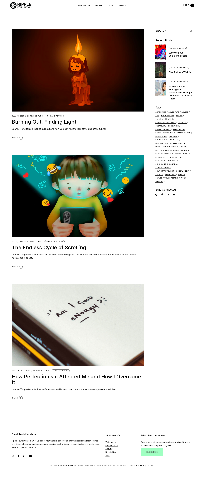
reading (159, 161)
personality (161, 157)
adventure (173, 112)
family (180, 133)
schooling (171, 161)
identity (174, 140)
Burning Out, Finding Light (44, 122)
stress (181, 174)
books (179, 116)
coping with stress (165, 122)
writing (159, 181)
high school (161, 140)
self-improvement (164, 171)
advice (185, 112)
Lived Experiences (55, 242)
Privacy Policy (137, 465)
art (157, 116)
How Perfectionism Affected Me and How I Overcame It (76, 379)
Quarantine (176, 157)
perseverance (162, 154)
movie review (179, 147)
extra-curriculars (165, 133)
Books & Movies (178, 48)
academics (160, 112)
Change (169, 119)
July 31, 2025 (18, 116)
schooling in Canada (166, 164)
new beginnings (181, 150)
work (183, 178)
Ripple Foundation (67, 465)
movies (159, 150)
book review (167, 116)
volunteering (171, 178)
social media (182, 171)
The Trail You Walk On (180, 72)
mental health (177, 143)
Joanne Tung (35, 116)
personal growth (181, 154)
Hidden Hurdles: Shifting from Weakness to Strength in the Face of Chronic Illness (180, 92)
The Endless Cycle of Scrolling (49, 247)
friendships (161, 136)
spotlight (170, 174)
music (168, 150)
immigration (161, 143)
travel (158, 178)
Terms (150, 465)
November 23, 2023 (21, 371)
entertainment (163, 129)
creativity (160, 126)
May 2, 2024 (17, 241)
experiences (179, 129)
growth (173, 136)
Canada (159, 119)
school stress (163, 168)
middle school (162, 147)
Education (173, 126)
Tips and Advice (55, 116)
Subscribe (152, 452)
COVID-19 (182, 122)
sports (159, 174)
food (188, 133)
